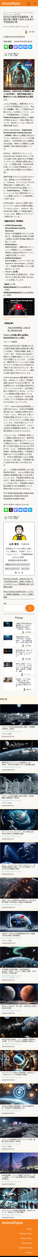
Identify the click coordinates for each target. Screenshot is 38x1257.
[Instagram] (22, 572)
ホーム (5, 12)
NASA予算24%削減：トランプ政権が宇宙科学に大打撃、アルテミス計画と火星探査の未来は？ (19, 1040)
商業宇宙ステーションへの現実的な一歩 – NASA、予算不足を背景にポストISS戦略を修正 (18, 764)
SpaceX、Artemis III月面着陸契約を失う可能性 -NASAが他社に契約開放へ (18, 934)
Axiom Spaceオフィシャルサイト (17, 287)
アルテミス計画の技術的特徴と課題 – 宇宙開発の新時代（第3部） (18, 728)
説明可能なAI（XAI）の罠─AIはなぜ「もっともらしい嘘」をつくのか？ (24, 653)
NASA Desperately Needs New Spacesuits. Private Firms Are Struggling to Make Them (18, 495)
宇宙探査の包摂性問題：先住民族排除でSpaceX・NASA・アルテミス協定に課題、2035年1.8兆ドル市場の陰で (19, 971)
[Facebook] (16, 572)
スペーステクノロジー (16, 12)
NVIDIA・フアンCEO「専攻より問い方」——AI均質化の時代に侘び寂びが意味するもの (24, 682)
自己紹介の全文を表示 (17, 560)
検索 (4, 603)
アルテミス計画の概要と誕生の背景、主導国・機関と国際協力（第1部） (18, 797)
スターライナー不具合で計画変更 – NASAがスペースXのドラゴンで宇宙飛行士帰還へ (19, 1074)
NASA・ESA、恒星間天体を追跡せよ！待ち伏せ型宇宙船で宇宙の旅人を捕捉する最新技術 (19, 901)
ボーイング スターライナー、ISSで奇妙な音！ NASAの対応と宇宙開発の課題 (18, 833)
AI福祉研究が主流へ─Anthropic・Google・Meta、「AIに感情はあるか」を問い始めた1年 (24, 639)
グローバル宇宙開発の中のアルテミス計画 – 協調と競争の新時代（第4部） (18, 1140)
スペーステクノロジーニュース (16, 27)
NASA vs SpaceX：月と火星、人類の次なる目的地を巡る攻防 (19, 1007)
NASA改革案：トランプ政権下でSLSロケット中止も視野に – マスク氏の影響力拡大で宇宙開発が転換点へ (19, 1177)
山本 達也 (32, 32)
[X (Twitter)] (19, 572)
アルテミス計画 (6, 734)
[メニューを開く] (35, 3)
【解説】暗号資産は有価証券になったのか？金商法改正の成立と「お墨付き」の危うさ (24, 626)
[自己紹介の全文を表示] (28, 560)
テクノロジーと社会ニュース (11, 977)
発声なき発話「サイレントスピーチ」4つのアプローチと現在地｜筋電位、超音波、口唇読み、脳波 (24, 667)
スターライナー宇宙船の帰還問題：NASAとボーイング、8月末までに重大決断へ (19, 1211)
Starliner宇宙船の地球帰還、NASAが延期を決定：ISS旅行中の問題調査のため (18, 1107)
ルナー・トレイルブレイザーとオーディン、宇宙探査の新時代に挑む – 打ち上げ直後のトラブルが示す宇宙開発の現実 (18, 867)
